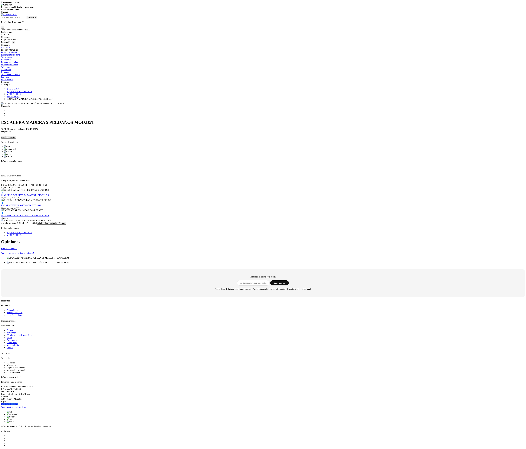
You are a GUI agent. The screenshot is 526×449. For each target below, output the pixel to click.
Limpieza (5, 72)
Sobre (9, 337)
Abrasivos (5, 47)
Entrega (10, 330)
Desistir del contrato (9, 404)
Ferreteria (5, 77)
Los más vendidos (14, 315)
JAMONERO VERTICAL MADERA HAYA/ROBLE (25, 215)
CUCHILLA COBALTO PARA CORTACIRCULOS (25, 195)
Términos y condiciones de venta (21, 335)
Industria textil (7, 79)
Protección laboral (9, 52)
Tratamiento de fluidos (10, 74)
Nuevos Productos (14, 312)
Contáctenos (12, 342)
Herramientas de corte (10, 55)
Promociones (12, 310)
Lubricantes (6, 60)
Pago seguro (12, 340)
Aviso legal (11, 333)
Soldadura (5, 67)
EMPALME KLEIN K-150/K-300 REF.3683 (21, 205)
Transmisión (6, 57)
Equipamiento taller (9, 62)
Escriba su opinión (9, 248)
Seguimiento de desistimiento (13, 407)
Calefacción (6, 69)
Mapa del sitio (13, 345)
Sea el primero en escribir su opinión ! (17, 253)
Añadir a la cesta (8, 137)
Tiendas (10, 347)
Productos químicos (9, 64)
